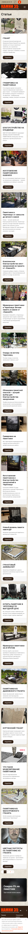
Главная (3, 915)
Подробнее (8, 57)
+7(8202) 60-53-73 (7, 2)
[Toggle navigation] (25, 7)
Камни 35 (20, 927)
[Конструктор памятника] (19, 2)
